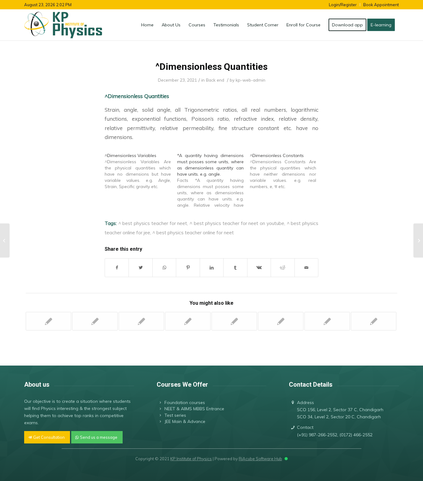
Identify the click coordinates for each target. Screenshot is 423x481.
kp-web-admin (250, 80)
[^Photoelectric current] (141, 321)
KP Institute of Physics (191, 458)
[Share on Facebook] (117, 267)
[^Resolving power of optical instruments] (95, 321)
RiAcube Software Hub (260, 458)
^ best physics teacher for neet (152, 223)
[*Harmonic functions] (48, 321)
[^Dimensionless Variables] (141, 171)
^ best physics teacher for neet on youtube (237, 223)
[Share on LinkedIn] (211, 267)
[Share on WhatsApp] (164, 267)
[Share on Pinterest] (187, 267)
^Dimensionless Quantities (211, 66)
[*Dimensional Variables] (5, 240)
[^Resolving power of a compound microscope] (373, 321)
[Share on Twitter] (140, 267)
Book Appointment (381, 4)
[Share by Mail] (306, 267)
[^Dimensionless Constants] (286, 171)
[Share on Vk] (259, 267)
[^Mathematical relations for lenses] (188, 321)
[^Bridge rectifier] (234, 321)
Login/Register (343, 4)
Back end (215, 80)
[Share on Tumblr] (235, 267)
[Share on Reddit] (282, 267)
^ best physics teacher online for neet (193, 232)
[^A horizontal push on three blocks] (280, 321)
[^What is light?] (327, 321)
